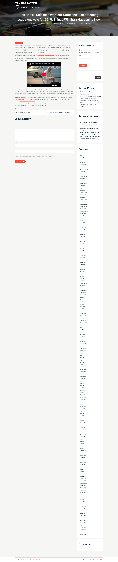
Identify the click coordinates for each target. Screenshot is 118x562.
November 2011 (83, 513)
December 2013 (83, 455)
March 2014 (82, 448)
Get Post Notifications (60, 4)
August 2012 (83, 492)
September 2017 (83, 350)
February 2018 (83, 339)
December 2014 (83, 427)
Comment (17, 127)
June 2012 (82, 497)
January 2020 (83, 285)
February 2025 (83, 176)
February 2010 (83, 527)
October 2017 (83, 348)
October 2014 (83, 432)
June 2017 (82, 357)
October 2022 (83, 208)
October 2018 (83, 320)
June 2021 (82, 246)
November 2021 (83, 234)
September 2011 (83, 518)
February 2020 (83, 283)
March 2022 (83, 225)
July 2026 (82, 155)
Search (80, 74)
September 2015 (83, 406)
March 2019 (82, 308)
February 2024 (83, 192)
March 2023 (83, 197)
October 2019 (83, 292)
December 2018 (83, 315)
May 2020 (82, 276)
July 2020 (82, 271)
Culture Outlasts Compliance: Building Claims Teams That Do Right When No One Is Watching (90, 104)
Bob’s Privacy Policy (40, 559)
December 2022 (83, 204)
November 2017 (83, 346)
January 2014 (83, 453)
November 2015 (83, 401)
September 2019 (83, 294)
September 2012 (83, 490)
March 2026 (83, 160)
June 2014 (82, 441)
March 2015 (82, 420)
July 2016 (82, 383)
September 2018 (83, 322)
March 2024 (83, 190)
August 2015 (83, 408)
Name (16, 142)
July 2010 (82, 525)
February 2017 (83, 367)
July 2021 (82, 243)
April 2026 (82, 157)
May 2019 (82, 304)
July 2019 (82, 299)
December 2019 (83, 287)
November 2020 (83, 262)
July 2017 (82, 355)
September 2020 (84, 267)
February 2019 (83, 311)
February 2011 (83, 522)
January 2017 (83, 369)
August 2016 (83, 380)
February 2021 (83, 255)
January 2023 (83, 201)
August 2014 (83, 436)
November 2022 (83, 206)
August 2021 (83, 241)
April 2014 (82, 446)
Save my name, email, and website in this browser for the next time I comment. (34, 156)
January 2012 (83, 508)
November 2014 (83, 429)
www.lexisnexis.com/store (22, 99)
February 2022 (83, 227)
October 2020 (83, 264)
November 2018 (83, 318)
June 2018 (82, 329)
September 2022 (84, 211)
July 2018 (82, 327)
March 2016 (82, 392)
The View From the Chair (86, 91)
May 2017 (82, 360)
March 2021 (82, 253)
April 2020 (82, 278)
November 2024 (83, 183)
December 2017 (83, 343)
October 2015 (83, 404)
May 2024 (82, 187)
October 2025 (83, 167)
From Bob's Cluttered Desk (29, 559)
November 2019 (83, 290)
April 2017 (82, 362)
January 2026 (83, 162)
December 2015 (83, 399)
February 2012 (83, 506)
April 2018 (82, 334)
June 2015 (82, 413)
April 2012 (82, 501)
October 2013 (83, 460)
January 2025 (83, 178)
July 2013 (82, 466)
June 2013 (82, 469)
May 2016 (82, 387)
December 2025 (83, 164)
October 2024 (83, 185)
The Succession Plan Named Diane (88, 94)
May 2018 (82, 332)
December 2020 (83, 260)
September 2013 (83, 462)
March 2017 (82, 364)
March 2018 (82, 336)
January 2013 (83, 480)
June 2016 (82, 385)
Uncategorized (83, 548)
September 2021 (83, 239)
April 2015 (82, 418)
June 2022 (82, 218)
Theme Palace (100, 559)
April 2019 (82, 306)
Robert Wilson (18, 108)
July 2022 (82, 215)
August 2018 (83, 325)
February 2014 (83, 450)
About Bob (50, 4)
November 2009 (83, 529)
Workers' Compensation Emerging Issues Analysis (47, 55)
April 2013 (82, 473)
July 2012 (82, 494)
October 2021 (83, 236)
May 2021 (82, 248)
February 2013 (83, 478)
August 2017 (82, 353)
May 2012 (82, 499)
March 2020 (83, 280)
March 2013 (82, 476)
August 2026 (83, 153)
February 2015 (83, 422)
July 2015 (82, 411)
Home (45, 4)
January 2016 (83, 397)
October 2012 (83, 487)
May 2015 (82, 415)
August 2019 (83, 297)
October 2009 (83, 532)
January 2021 (83, 257)
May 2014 (82, 443)
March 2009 (83, 534)
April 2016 (82, 390)
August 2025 (83, 171)
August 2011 (82, 520)
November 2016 (83, 373)
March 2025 (83, 174)
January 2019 (83, 313)
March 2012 (82, 504)
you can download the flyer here (27, 101)
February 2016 (83, 394)
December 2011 (83, 511)
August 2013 (83, 464)
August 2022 (83, 213)
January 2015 (83, 425)
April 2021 (82, 250)
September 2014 (83, 434)
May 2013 (82, 471)
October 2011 (83, 515)
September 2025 (84, 169)
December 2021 (83, 232)
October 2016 (83, 376)
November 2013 (83, 457)
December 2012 (83, 483)
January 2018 (83, 341)
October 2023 (83, 194)
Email (16, 148)
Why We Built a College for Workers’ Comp (89, 100)
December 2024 (83, 181)
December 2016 (83, 371)
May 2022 (82, 220)
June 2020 (82, 274)
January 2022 (83, 229)
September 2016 (83, 378)
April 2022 (82, 222)
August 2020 (83, 269)
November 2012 (83, 485)
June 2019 (82, 301)
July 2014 (82, 439)
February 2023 (83, 199)
